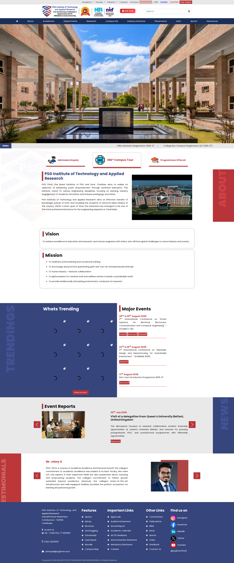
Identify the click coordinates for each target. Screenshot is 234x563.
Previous (37, 305)
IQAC (178, 21)
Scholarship (90, 416)
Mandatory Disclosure (121, 425)
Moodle (88, 425)
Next (192, 305)
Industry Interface (136, 21)
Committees (155, 397)
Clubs (152, 420)
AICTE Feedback (118, 416)
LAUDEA (164, 2)
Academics (48, 21)
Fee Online (186, 2)
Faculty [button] (99, 2)
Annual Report (117, 407)
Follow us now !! (80, 273)
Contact (134, 2)
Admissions (145, 2)
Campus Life (111, 21)
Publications (155, 402)
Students (87, 2)
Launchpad (90, 420)
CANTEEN (174, 2)
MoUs (152, 411)
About (30, 21)
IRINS (151, 407)
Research (91, 21)
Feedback (154, 425)
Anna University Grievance (123, 420)
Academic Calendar (120, 411)
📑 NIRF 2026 (127, 11)
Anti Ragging (91, 411)
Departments (70, 21)
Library (87, 402)
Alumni (194, 21)
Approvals (115, 397)
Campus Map (91, 430)
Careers (123, 2)
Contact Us (155, 430)
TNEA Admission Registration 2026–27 (86, 26)
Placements (161, 21)
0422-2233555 (51, 422)
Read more (115, 322)
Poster (122, 215)
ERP (156, 2)
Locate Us (49, 410)
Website (142, 215)
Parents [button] (111, 2)
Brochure (132, 215)
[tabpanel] (117, 308)
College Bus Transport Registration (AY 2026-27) (138, 26)
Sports (88, 397)
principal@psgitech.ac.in (57, 432)
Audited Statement (120, 402)
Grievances (212, 21)
